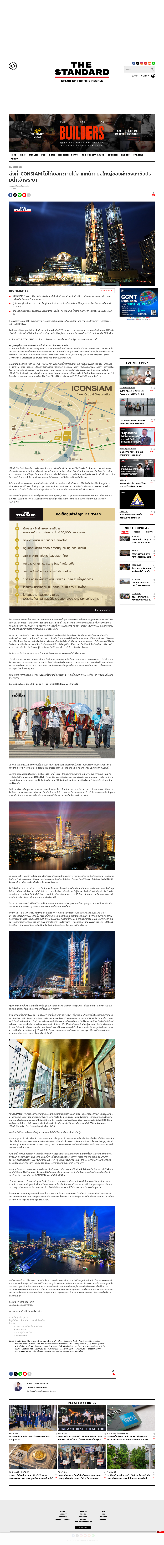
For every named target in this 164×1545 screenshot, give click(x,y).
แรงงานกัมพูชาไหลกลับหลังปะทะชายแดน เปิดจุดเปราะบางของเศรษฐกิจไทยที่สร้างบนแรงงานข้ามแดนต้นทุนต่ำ (141, 598)
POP (43, 155)
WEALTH (33, 155)
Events (103, 1516)
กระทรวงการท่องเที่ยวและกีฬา (28, 1343)
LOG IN (135, 75)
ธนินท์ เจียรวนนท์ (23, 1346)
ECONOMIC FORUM (68, 155)
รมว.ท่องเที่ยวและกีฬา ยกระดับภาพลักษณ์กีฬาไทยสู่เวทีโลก (29, 1438)
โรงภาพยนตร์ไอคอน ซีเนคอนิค (61, 1348)
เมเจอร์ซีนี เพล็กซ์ (94, 1348)
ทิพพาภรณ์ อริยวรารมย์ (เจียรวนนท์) (42, 1341)
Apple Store (69, 1351)
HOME (13, 155)
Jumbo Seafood (22, 1348)
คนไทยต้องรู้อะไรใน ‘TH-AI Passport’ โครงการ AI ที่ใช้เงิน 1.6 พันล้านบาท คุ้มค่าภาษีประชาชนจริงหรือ (132, 392)
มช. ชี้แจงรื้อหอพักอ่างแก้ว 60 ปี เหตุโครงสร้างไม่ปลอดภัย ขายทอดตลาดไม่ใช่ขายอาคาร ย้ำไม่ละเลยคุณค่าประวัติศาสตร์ (128, 1476)
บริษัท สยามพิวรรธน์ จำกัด (94, 1346)
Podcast (63, 1514)
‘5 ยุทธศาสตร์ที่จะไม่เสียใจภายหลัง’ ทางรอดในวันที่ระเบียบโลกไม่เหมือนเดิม (131, 453)
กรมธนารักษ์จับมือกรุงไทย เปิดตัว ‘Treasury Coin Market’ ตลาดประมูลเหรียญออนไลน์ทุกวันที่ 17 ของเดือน (31, 1476)
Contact (104, 1519)
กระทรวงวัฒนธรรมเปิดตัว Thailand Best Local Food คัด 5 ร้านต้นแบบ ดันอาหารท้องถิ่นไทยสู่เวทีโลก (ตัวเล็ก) (80, 1438)
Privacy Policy (63, 1519)
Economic (124, 388)
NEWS (23, 155)
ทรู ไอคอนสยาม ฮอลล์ (41, 1346)
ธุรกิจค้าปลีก (80, 1348)
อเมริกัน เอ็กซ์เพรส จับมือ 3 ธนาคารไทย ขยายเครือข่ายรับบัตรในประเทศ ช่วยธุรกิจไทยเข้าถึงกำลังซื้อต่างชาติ (127, 1438)
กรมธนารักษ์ (57, 1346)
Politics (136, 537)
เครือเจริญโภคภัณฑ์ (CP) (81, 1343)
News (62, 1511)
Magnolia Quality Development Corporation (82, 1341)
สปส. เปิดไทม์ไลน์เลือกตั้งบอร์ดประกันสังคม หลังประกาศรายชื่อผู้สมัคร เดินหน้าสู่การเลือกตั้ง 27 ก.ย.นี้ (131, 516)
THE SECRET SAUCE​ (93, 155)
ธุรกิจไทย (79, 1351)
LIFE (52, 155)
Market (25, 1472)
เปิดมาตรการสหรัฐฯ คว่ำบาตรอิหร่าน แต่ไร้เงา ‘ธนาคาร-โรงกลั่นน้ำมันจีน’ (141, 555)
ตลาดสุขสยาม (98, 1343)
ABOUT (14, 159)
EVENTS (125, 155)
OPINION (113, 155)
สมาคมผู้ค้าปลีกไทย (38, 1348)
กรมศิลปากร (21, 1341)
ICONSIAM (20, 1351)
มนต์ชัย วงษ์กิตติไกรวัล (20, 186)
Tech (132, 388)
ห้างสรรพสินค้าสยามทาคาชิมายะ (55, 1343)
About (83, 1519)
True (61, 1341)
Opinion (63, 1516)
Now (103, 1514)
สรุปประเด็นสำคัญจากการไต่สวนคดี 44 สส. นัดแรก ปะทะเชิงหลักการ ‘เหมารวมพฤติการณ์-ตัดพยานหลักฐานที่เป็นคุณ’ (141, 541)
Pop (103, 1511)
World (123, 449)
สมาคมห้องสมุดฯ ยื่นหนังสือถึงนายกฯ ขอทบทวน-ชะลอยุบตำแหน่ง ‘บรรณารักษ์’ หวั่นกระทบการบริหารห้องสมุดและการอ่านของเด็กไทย (80, 1476)
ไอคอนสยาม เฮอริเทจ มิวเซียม (50, 1351)
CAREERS (138, 155)
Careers (83, 1516)
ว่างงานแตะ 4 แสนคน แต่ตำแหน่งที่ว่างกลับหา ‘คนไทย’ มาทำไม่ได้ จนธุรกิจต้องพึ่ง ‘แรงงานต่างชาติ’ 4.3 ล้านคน (141, 570)
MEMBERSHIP (83, 1527)
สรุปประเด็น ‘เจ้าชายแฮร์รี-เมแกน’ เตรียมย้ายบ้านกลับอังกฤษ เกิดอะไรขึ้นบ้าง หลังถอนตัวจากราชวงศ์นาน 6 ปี (133, 485)
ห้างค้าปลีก (31, 1351)
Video (83, 1514)
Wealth (83, 1511)
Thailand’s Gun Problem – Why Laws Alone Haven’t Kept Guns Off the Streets (133, 422)
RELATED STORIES (82, 1403)
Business (15, 167)
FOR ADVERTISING (83, 1522)
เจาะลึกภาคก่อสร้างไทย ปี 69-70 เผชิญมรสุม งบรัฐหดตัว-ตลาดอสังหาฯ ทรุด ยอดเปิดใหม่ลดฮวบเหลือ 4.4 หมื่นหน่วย (141, 584)
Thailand (131, 449)
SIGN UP (145, 75)
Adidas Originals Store (73, 1346)
